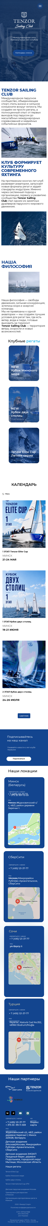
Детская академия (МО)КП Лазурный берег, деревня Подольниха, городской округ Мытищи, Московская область (23, 1158)
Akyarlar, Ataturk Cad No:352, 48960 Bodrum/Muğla (25, 1023)
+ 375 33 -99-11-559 (16, 1125)
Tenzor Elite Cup (12, 1172)
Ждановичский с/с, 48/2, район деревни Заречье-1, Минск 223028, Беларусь (24, 1135)
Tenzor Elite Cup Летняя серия (23, 453)
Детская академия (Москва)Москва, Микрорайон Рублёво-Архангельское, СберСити (23, 1145)
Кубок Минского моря (15, 1176)
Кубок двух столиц (13, 1180)
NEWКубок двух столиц (20, 412)
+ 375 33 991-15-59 (19, 795)
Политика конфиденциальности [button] (23, 1207)
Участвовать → (18, 378)
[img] (24, 829)
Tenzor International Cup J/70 (17, 1184)
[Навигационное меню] (40, 6)
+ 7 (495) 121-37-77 (18, 868)
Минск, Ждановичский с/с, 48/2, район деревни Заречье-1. (22, 805)
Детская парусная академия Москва (21, 1189)
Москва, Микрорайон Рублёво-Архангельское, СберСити (23, 881)
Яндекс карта (34, 1123)
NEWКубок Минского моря (24, 370)
